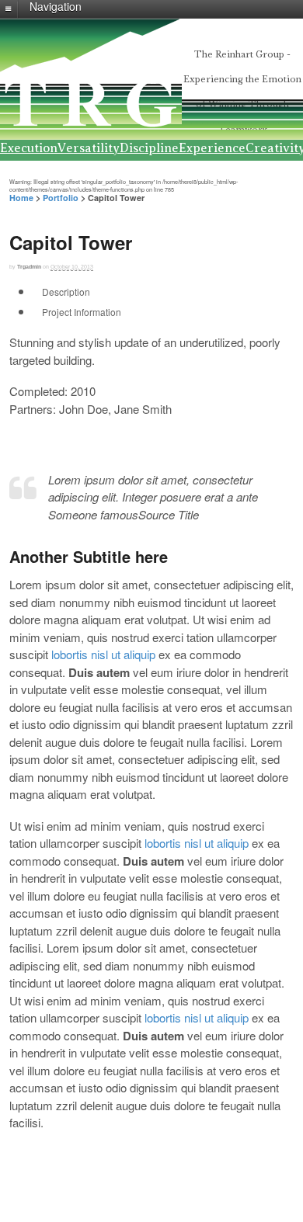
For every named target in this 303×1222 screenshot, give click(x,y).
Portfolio (60, 197)
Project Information (81, 311)
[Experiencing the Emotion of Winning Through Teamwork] (91, 123)
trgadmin (29, 266)
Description (66, 291)
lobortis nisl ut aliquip (103, 654)
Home (21, 197)
